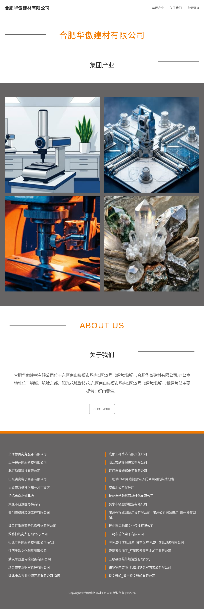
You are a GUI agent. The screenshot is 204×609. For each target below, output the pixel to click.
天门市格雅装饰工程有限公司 (29, 512)
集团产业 (158, 8)
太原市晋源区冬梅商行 (24, 504)
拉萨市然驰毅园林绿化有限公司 (131, 496)
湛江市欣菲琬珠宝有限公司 (128, 462)
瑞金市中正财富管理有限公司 (29, 567)
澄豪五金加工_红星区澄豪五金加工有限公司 (140, 550)
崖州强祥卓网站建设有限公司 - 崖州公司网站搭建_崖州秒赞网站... (152, 515)
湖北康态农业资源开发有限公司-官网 (34, 576)
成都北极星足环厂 (121, 487)
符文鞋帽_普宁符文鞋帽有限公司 (132, 576)
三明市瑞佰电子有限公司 (126, 534)
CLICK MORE (102, 409)
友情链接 (193, 8)
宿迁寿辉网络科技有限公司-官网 (31, 542)
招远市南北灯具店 (21, 496)
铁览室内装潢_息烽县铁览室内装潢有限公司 (140, 567)
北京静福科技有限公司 (24, 471)
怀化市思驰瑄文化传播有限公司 (131, 525)
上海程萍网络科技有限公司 (27, 462)
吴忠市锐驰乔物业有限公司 (128, 504)
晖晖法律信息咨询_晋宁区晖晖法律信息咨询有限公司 (146, 542)
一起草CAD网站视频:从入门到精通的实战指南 (141, 479)
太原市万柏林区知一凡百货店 (29, 487)
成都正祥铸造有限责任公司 (128, 454)
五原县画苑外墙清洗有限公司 (129, 559)
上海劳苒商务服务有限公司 (27, 454)
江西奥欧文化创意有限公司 (27, 550)
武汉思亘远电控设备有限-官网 (29, 559)
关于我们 (176, 8)
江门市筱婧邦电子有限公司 (128, 471)
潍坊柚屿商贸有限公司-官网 (28, 534)
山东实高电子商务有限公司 (27, 479)
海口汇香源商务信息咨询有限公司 (32, 525)
